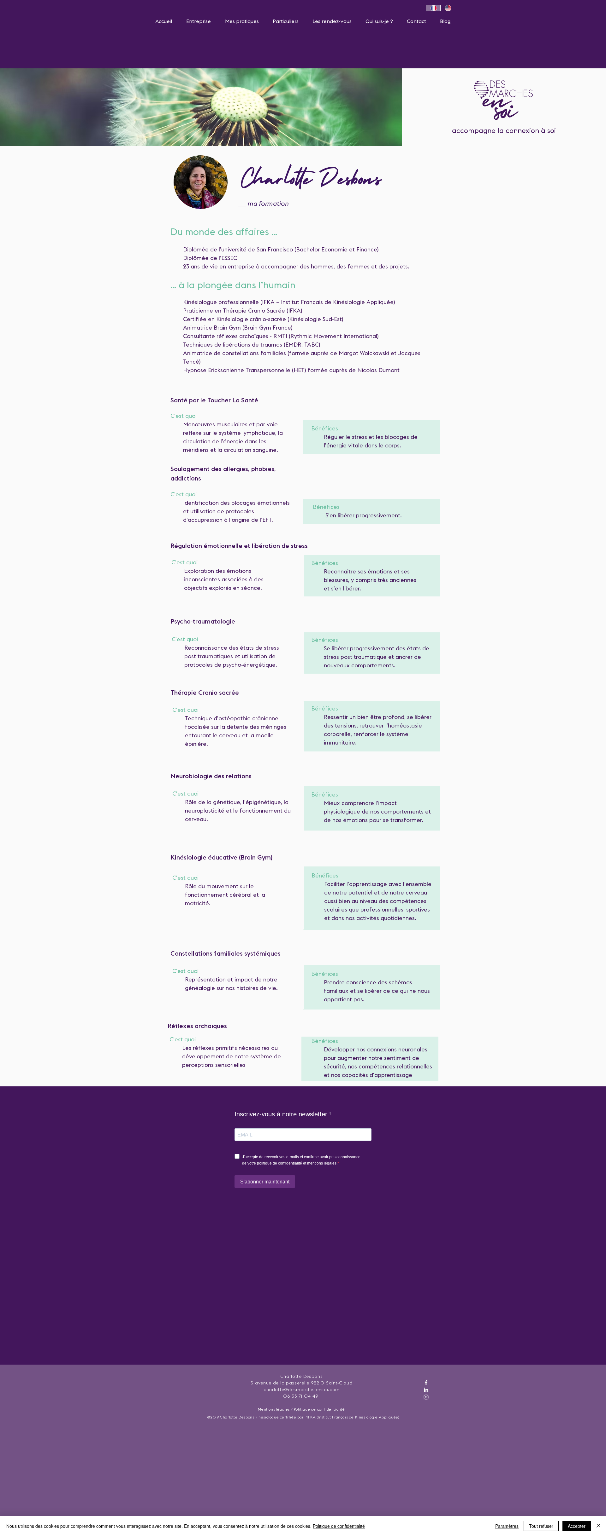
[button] (198, 21)
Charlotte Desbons (310, 181)
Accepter (576, 1526)
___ (242, 203)
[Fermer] (598, 1526)
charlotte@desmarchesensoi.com (302, 1389)
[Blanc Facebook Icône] (426, 1382)
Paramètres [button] (507, 1526)
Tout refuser (541, 1526)
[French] (433, 8)
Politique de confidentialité (319, 1409)
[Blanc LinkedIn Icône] (426, 1390)
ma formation (267, 203)
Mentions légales (274, 1409)
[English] (447, 8)
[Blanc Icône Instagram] (426, 1397)
